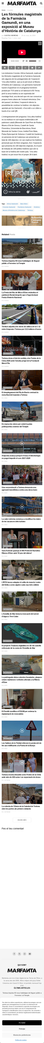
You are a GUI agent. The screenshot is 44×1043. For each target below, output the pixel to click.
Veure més (22, 820)
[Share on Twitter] (12, 68)
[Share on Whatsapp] (25, 68)
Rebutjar (22, 1029)
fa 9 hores (5, 332)
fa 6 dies (4, 685)
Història (37, 207)
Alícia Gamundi (12, 204)
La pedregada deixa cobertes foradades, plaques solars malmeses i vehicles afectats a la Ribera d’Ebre (22, 679)
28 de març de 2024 (28, 35)
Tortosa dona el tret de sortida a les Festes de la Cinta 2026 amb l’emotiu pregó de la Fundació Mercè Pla (21, 360)
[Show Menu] (3, 3)
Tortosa (30, 210)
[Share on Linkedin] (18, 68)
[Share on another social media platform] (39, 68)
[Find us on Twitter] (19, 954)
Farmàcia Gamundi (24, 207)
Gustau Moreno (11, 35)
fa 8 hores (5, 266)
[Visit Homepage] (22, 3)
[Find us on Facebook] (14, 954)
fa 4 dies (4, 493)
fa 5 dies (4, 588)
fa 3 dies (4, 398)
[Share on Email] (32, 68)
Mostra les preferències (22, 1035)
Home (3, 10)
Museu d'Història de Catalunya (14, 210)
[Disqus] (22, 860)
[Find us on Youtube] (30, 954)
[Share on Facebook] (5, 68)
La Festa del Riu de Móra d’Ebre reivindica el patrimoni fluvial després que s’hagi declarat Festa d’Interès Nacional (20, 295)
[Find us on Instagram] (24, 954)
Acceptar (22, 1023)
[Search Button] (41, 3)
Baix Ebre (24, 204)
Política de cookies (21, 1040)
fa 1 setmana (6, 780)
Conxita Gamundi (9, 207)
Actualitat (10, 10)
